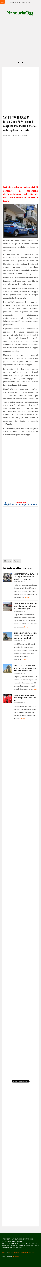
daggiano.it (17, 1256)
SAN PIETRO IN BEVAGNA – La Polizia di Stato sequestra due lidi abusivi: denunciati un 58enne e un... (26, 576)
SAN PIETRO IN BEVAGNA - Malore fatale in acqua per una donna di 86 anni (25, 697)
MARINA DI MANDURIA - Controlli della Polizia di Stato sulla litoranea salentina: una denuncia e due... (25, 635)
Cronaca (16, 561)
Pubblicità (24, 1252)
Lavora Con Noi (13, 1252)
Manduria (7, 561)
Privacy (4, 1252)
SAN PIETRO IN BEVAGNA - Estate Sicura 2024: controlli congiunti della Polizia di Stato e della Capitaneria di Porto (20, 123)
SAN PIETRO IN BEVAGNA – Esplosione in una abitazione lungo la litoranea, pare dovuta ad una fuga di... (25, 606)
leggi (27, 597)
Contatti (32, 1252)
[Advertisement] (20, 38)
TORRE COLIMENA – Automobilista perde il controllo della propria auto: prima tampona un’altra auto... (25, 668)
